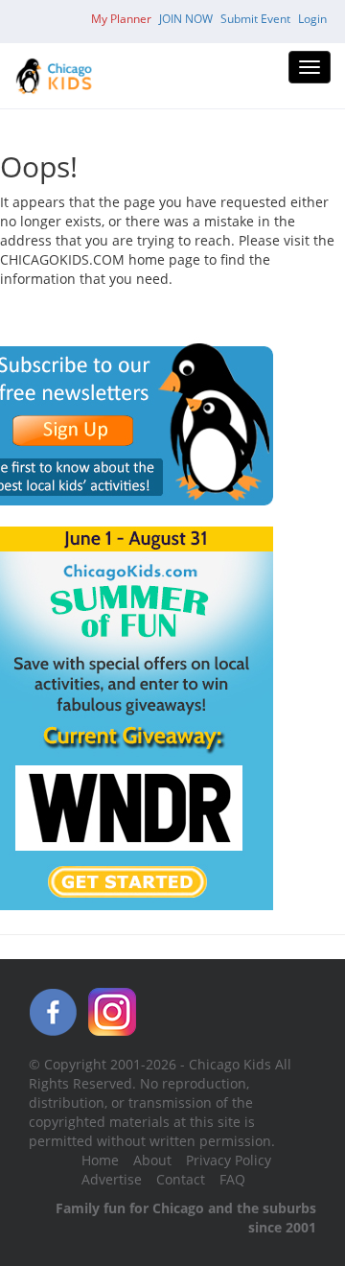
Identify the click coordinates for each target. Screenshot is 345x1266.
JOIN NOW (186, 19)
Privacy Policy (228, 1160)
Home (100, 1160)
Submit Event (255, 19)
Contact (180, 1179)
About (152, 1160)
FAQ (232, 1179)
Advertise (111, 1179)
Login (312, 19)
